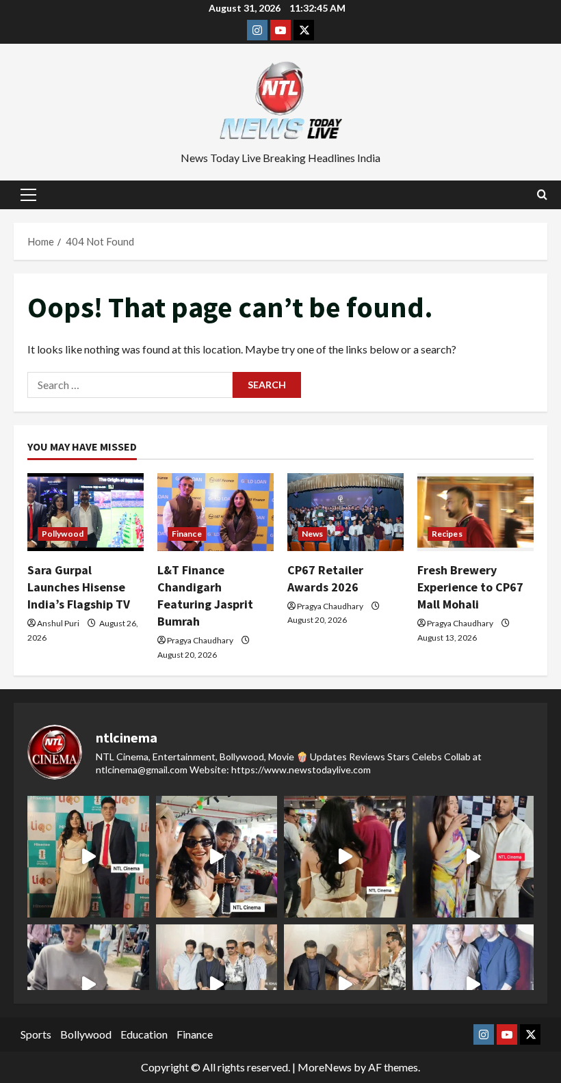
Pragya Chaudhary (200, 640)
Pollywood (62, 534)
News (312, 534)
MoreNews (325, 1066)
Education (144, 1034)
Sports (36, 1034)
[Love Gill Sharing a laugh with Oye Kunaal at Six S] (473, 857)
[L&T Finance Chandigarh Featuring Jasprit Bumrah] (215, 511)
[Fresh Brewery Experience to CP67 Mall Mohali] (475, 511)
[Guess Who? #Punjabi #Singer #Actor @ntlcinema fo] (345, 857)
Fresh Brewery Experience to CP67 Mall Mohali (470, 587)
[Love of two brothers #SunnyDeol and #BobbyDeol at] (345, 985)
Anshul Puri (58, 623)
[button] (28, 194)
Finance (187, 534)
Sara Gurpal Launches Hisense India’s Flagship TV (78, 587)
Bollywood (86, 1034)
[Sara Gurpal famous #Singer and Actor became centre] (88, 857)
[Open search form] (542, 195)
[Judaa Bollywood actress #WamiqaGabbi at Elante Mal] (88, 985)
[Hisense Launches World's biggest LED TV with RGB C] (217, 857)
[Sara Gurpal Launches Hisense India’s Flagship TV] (85, 511)
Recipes (447, 534)
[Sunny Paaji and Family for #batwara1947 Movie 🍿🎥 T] (217, 985)
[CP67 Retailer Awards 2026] (345, 511)
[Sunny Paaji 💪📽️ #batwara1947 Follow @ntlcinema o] (473, 985)
